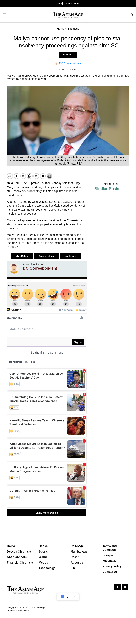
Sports (43, 551)
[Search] (132, 15)
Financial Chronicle (20, 562)
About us (77, 562)
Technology (47, 568)
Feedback (109, 560)
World (43, 557)
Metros (43, 562)
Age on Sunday (71, 3)
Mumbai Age (79, 551)
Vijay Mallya (22, 256)
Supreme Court (47, 256)
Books (43, 546)
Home (11, 546)
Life (73, 568)
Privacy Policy (112, 566)
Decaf (74, 557)
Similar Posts (107, 189)
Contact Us (110, 571)
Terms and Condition (110, 548)
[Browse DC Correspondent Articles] (14, 268)
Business (68, 54)
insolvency (70, 256)
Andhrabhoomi (17, 557)
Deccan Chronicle (19, 551)
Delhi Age (77, 546)
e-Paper (58, 3)
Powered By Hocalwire (18, 610)
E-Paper (108, 555)
